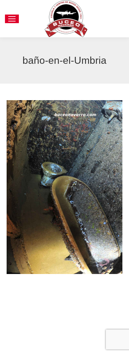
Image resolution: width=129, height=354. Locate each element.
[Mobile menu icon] (12, 19)
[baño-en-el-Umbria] (64, 187)
